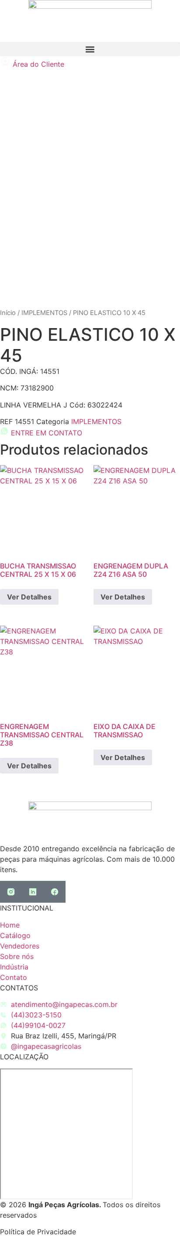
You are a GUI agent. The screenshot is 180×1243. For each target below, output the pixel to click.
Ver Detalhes (29, 596)
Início (8, 313)
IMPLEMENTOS (44, 313)
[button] (90, 49)
